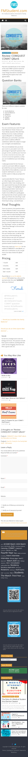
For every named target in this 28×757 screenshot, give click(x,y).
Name (3, 478)
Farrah (12, 61)
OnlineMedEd (15, 563)
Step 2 (12, 573)
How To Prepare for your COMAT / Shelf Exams (13, 421)
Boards (2, 546)
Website (3, 496)
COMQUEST (8, 63)
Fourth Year (7, 552)
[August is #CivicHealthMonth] (6, 713)
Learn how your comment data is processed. (14, 523)
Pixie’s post (18, 246)
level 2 (21, 558)
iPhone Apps (14, 558)
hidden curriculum (21, 553)
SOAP (2, 573)
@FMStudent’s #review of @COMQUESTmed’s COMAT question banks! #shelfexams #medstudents (13, 302)
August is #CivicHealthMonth (18, 715)
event (12, 550)
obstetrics (3, 563)
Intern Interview (12, 555)
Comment (4, 456)
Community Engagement (8, 696)
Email (3, 487)
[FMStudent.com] (2, 20)
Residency (14, 565)
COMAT (3, 63)
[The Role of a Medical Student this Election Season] (14, 681)
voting (2, 578)
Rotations (5, 569)
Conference (3, 550)
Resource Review (6, 53)
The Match (6, 575)
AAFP (2, 544)
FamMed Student (14, 703)
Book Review (7, 546)
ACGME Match (10, 544)
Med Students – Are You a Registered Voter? (18, 723)
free (15, 553)
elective (8, 550)
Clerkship (4, 548)
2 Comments (18, 61)
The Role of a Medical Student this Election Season (14, 700)
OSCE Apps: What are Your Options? (13, 398)
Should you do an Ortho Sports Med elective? (12, 330)
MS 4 (18, 561)
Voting (16, 696)
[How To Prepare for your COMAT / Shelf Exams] (8, 404)
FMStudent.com (14, 10)
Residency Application (8, 567)
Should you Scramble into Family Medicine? (12, 321)
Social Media (6, 573)
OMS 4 (8, 563)
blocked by (14, 670)
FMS (15, 550)
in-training (3, 556)
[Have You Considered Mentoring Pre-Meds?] (6, 730)
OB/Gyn (22, 561)
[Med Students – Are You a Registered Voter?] (6, 721)
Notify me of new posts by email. (12, 510)
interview (5, 558)
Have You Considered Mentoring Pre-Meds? (19, 732)
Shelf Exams (14, 53)
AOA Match (21, 544)
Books (13, 546)
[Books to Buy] (9, 359)
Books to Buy (6, 375)
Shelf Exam (12, 570)
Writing (6, 577)
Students (19, 572)
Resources (18, 567)
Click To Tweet (18, 311)
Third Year (16, 575)
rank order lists (5, 565)
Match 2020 (12, 561)
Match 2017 (3, 561)
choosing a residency (20, 546)
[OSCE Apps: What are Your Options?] (9, 381)
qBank (13, 63)
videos (23, 576)
